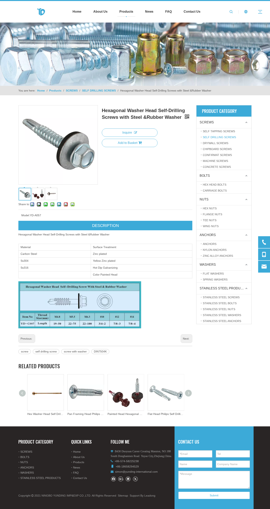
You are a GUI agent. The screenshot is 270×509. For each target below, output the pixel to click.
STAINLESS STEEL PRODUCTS (223, 288)
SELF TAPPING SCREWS (219, 131)
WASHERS (208, 264)
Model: (25, 215)
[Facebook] (113, 478)
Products (126, 11)
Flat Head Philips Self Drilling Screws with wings (126, 414)
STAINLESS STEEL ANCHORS (222, 321)
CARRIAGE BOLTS (215, 190)
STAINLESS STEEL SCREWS (221, 297)
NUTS (204, 199)
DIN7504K (100, 351)
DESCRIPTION (105, 225)
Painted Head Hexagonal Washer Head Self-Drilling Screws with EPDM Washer (85, 414)
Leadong (149, 495)
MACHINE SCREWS (215, 160)
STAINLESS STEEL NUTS (219, 309)
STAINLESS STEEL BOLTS (220, 303)
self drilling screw (46, 351)
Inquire (127, 132)
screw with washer (75, 351)
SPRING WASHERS (215, 279)
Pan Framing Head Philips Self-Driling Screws (45, 414)
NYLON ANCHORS (215, 249)
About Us (100, 11)
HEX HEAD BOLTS (214, 184)
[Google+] (120, 478)
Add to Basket (127, 142)
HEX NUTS (210, 208)
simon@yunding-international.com (136, 471)
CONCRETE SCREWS (217, 166)
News (149, 11)
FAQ (168, 11)
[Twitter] (135, 478)
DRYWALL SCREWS (215, 143)
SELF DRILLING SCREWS (219, 137)
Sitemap (123, 495)
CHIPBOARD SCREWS (217, 149)
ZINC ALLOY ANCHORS (218, 255)
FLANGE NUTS (212, 214)
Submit (214, 495)
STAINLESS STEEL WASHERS (222, 315)
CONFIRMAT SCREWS (217, 155)
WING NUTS (211, 226)
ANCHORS (208, 235)
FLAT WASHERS (213, 273)
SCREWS (207, 122)
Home (77, 11)
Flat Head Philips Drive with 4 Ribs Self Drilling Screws (166, 414)
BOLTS (205, 175)
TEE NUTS (209, 220)
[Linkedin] (128, 478)
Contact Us (192, 11)
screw (24, 351)
